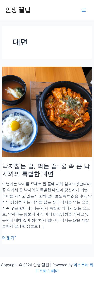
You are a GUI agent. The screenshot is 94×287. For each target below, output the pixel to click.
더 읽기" (9, 238)
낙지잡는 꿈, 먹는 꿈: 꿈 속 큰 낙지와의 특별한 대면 (46, 169)
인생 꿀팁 (18, 9)
